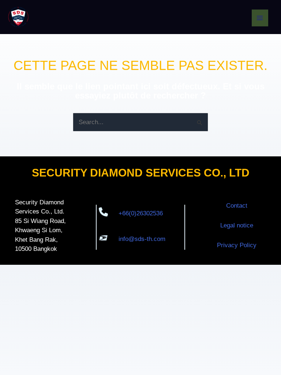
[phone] (103, 212)
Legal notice (236, 225)
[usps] (103, 238)
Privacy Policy (236, 245)
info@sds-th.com (142, 238)
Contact (236, 205)
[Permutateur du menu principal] (260, 18)
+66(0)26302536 (141, 213)
